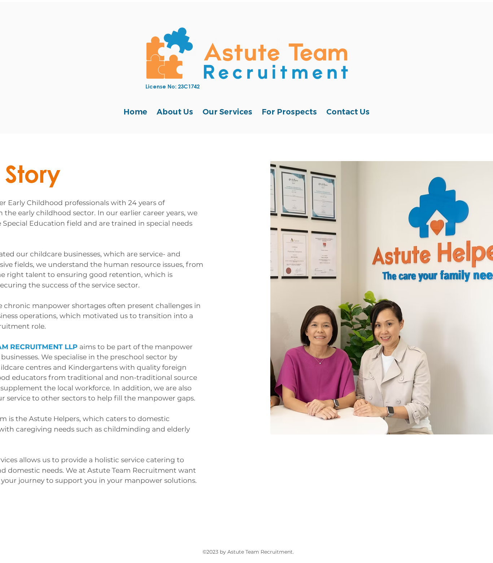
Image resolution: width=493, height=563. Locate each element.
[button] (175, 112)
